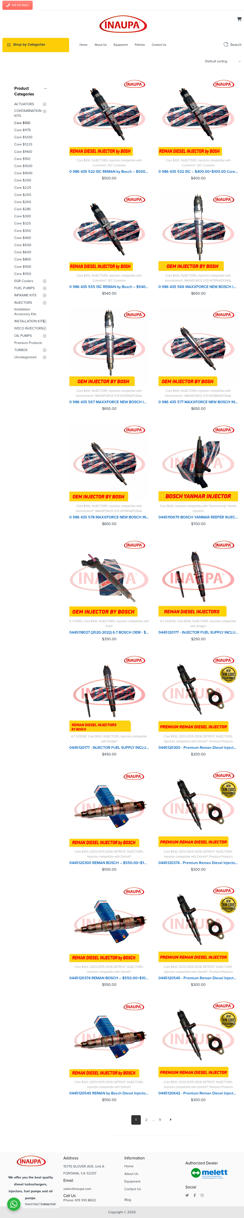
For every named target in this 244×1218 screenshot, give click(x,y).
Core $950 (22, 274)
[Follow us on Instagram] (202, 1196)
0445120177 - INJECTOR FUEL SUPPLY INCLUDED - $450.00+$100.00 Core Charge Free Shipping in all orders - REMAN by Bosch (109, 747)
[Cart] (239, 20)
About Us (131, 1174)
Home (128, 1166)
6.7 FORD (75, 621)
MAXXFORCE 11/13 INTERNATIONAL (208, 281)
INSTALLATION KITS (29, 321)
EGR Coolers (23, 281)
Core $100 (83, 160)
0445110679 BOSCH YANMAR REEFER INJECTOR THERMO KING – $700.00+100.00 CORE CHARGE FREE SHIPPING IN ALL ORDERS (198, 517)
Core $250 (22, 195)
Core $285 (22, 209)
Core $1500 (23, 166)
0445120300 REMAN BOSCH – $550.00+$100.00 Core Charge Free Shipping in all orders (109, 862)
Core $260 (22, 202)
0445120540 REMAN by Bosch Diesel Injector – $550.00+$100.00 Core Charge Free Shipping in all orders (109, 1093)
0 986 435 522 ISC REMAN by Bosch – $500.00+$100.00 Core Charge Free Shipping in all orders (109, 171)
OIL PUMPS (23, 336)
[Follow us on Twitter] (187, 1196)
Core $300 (22, 216)
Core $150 (22, 159)
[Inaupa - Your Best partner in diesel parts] (122, 24)
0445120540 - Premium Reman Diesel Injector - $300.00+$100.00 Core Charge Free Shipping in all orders (198, 978)
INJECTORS (100, 160)
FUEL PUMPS (24, 288)
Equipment (132, 1181)
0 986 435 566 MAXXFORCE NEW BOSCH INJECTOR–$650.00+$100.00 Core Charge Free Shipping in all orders (198, 286)
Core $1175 (22, 130)
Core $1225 (23, 144)
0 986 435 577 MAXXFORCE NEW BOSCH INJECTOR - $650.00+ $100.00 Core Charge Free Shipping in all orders (198, 402)
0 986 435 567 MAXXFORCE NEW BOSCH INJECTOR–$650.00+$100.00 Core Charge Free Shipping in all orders (109, 402)
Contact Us (132, 1189)
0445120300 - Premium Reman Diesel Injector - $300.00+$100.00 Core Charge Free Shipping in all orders (198, 747)
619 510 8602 (20, 5)
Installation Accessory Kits (25, 311)
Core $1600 (23, 173)
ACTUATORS (24, 104)
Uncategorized (25, 357)
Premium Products (221, 741)
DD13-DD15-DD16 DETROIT (197, 736)
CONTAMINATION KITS (27, 113)
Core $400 (22, 238)
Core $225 (22, 188)
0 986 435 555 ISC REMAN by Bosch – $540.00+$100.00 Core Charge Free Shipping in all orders (109, 286)
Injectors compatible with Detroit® (186, 741)
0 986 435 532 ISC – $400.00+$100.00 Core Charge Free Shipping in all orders (198, 171)
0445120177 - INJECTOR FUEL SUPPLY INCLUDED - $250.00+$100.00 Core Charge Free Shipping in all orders (198, 632)
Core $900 (22, 267)
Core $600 (22, 252)
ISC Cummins (117, 165)
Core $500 (22, 245)
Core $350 (22, 231)
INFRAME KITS (25, 295)
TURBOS (21, 350)
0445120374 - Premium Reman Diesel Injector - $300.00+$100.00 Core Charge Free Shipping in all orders (198, 862)
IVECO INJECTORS (28, 328)
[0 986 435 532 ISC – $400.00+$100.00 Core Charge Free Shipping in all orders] (198, 116)
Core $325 (22, 223)
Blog (127, 1200)
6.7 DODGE (168, 621)
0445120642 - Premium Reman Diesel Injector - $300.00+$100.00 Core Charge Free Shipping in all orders (198, 1093)
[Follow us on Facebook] (195, 1196)
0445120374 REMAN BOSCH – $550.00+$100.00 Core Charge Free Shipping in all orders (109, 978)
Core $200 (22, 180)
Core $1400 (23, 152)
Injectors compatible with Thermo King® (201, 506)
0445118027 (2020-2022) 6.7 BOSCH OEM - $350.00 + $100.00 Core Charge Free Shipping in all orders (109, 632)
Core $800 (22, 259)
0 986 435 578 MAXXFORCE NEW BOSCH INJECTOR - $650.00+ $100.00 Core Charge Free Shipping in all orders (109, 517)
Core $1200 (23, 137)
